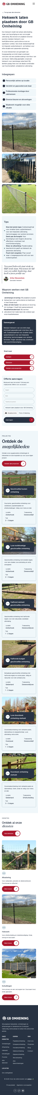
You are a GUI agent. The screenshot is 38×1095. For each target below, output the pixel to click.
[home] (16, 4)
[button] (33, 4)
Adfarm (29, 1079)
